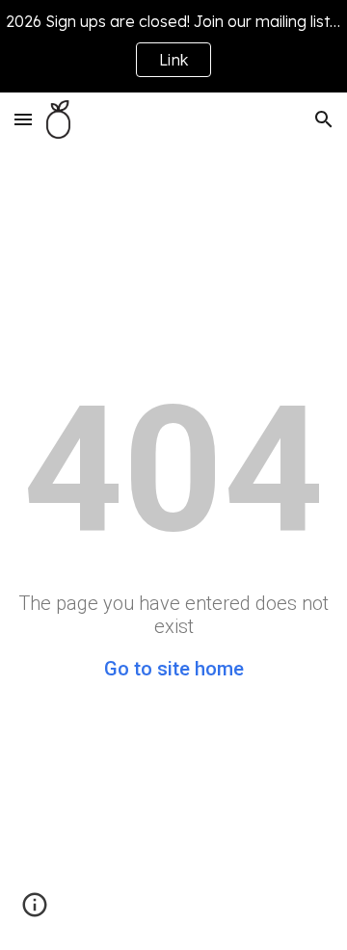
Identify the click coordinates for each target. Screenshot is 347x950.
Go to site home (174, 668)
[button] (23, 118)
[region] (173, 46)
